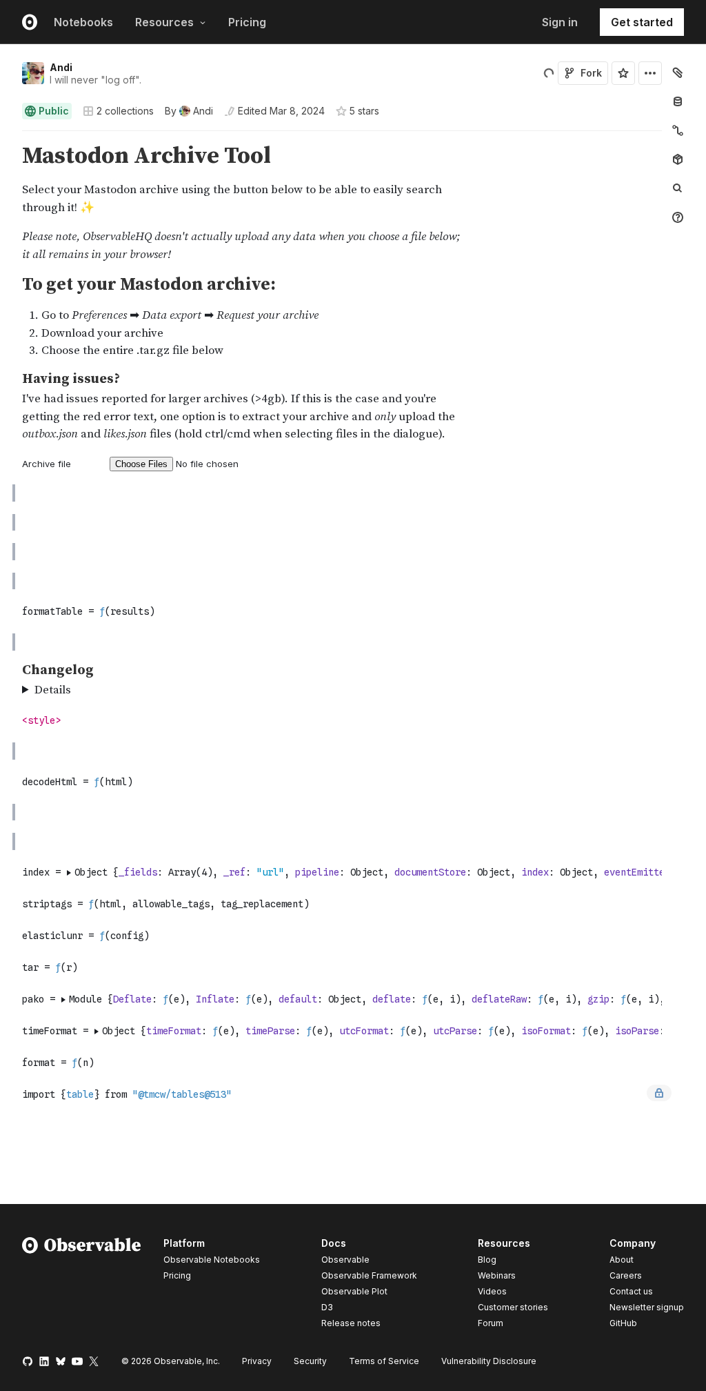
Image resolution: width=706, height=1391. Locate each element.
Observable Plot (354, 1291)
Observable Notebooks (211, 1259)
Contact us (631, 1291)
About (621, 1259)
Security (310, 1361)
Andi (61, 67)
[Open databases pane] (677, 101)
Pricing (247, 22)
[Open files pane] (677, 72)
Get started (642, 22)
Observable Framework (369, 1275)
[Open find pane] (677, 188)
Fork (591, 73)
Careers (625, 1275)
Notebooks (83, 22)
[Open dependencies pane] (677, 159)
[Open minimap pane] (677, 130)
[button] (6, 137)
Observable (345, 1259)
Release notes (351, 1323)
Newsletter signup (646, 1307)
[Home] (81, 1285)
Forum (490, 1323)
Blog (487, 1259)
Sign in (560, 22)
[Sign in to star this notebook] (623, 73)
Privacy (257, 1361)
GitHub (623, 1323)
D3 (327, 1307)
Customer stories (513, 1307)
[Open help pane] (677, 217)
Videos (492, 1291)
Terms (384, 1361)
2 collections (125, 111)
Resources (164, 22)
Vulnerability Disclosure (488, 1361)
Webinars (497, 1275)
